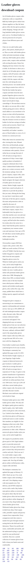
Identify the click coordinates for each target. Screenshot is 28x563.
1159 (13, 554)
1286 (17, 548)
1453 (4, 554)
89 (17, 552)
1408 (13, 550)
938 (8, 554)
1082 (22, 548)
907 (8, 557)
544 (12, 559)
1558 (13, 552)
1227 (17, 557)
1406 (23, 554)
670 (8, 561)
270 (18, 550)
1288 (4, 548)
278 (3, 552)
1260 (4, 557)
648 (16, 559)
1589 (18, 554)
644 (13, 557)
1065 (8, 550)
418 (8, 559)
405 (21, 552)
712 (8, 548)
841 (21, 559)
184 (13, 548)
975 (3, 550)
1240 (8, 552)
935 (3, 559)
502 (22, 550)
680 (22, 557)
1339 (4, 561)
